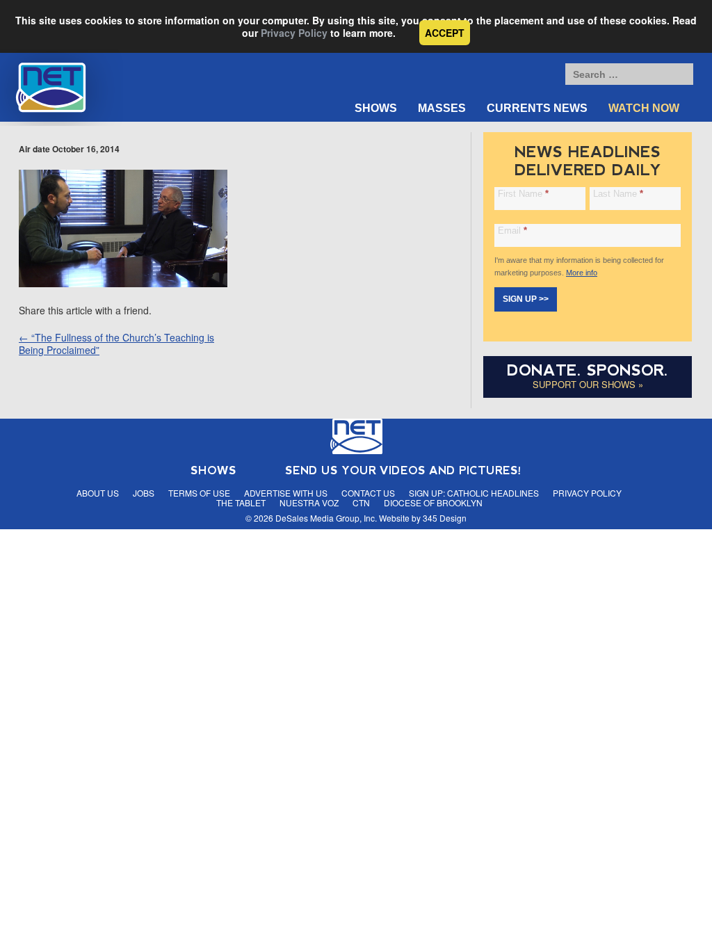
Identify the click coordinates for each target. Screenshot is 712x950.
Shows (376, 108)
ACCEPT (444, 33)
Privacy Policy (294, 33)
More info (581, 272)
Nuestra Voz (309, 502)
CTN (361, 502)
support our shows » (588, 384)
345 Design (445, 518)
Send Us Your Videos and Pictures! (403, 470)
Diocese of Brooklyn (433, 502)
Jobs (143, 493)
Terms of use (199, 493)
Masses (442, 108)
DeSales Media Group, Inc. (326, 518)
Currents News (537, 108)
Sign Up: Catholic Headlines (474, 493)
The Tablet (241, 502)
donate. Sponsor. (587, 370)
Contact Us (368, 493)
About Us (97, 493)
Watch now (643, 108)
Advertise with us (285, 493)
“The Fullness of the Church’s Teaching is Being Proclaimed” (116, 343)
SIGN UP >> (526, 299)
